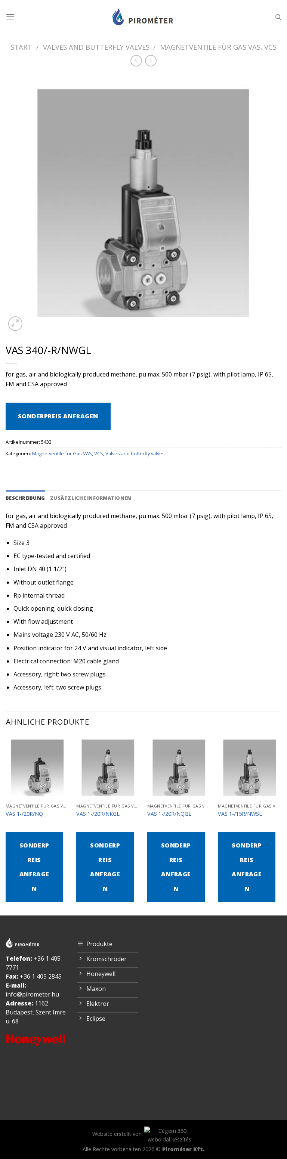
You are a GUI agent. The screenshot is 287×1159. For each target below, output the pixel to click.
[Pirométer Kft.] (143, 16)
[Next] (281, 825)
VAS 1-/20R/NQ (24, 814)
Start (21, 47)
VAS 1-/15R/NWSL (240, 814)
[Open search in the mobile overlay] (278, 17)
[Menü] (10, 16)
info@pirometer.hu (32, 994)
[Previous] (6, 825)
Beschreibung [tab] (25, 498)
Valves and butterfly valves (96, 47)
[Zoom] (15, 323)
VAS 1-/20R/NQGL (169, 814)
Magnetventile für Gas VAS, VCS (218, 47)
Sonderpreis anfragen (58, 416)
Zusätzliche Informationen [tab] (90, 498)
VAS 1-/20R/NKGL (98, 814)
